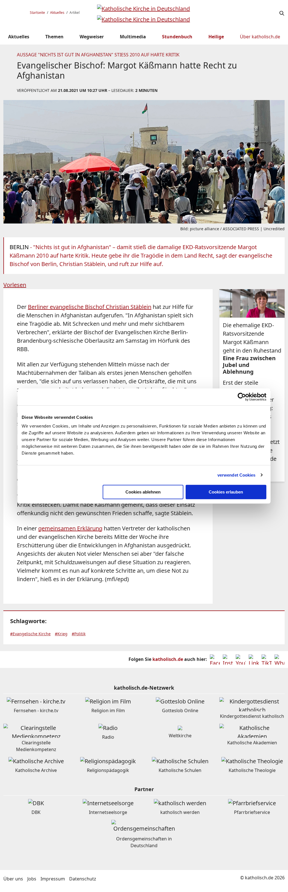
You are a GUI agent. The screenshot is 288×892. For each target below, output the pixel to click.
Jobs (31, 879)
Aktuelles (57, 12)
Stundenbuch (177, 37)
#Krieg (61, 633)
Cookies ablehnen (143, 492)
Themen (54, 37)
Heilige (216, 37)
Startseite (37, 12)
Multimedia (133, 37)
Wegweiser (92, 37)
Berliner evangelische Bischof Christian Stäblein (89, 307)
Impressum (52, 879)
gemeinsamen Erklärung (70, 528)
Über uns (13, 879)
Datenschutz (82, 879)
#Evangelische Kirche (30, 633)
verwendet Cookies (236, 475)
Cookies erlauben (226, 492)
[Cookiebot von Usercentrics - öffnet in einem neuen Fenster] (241, 397)
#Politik (79, 633)
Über (260, 37)
